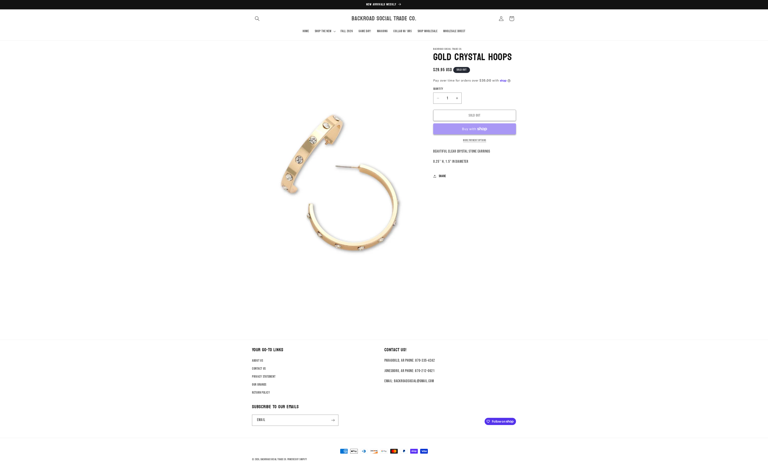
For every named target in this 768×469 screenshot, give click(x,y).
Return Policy (261, 393)
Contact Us (259, 369)
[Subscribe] (333, 420)
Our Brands (259, 385)
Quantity (438, 89)
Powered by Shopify (297, 459)
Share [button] (442, 176)
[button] (257, 18)
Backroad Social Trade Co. (274, 459)
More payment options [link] (474, 140)
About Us (257, 361)
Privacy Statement (263, 377)
